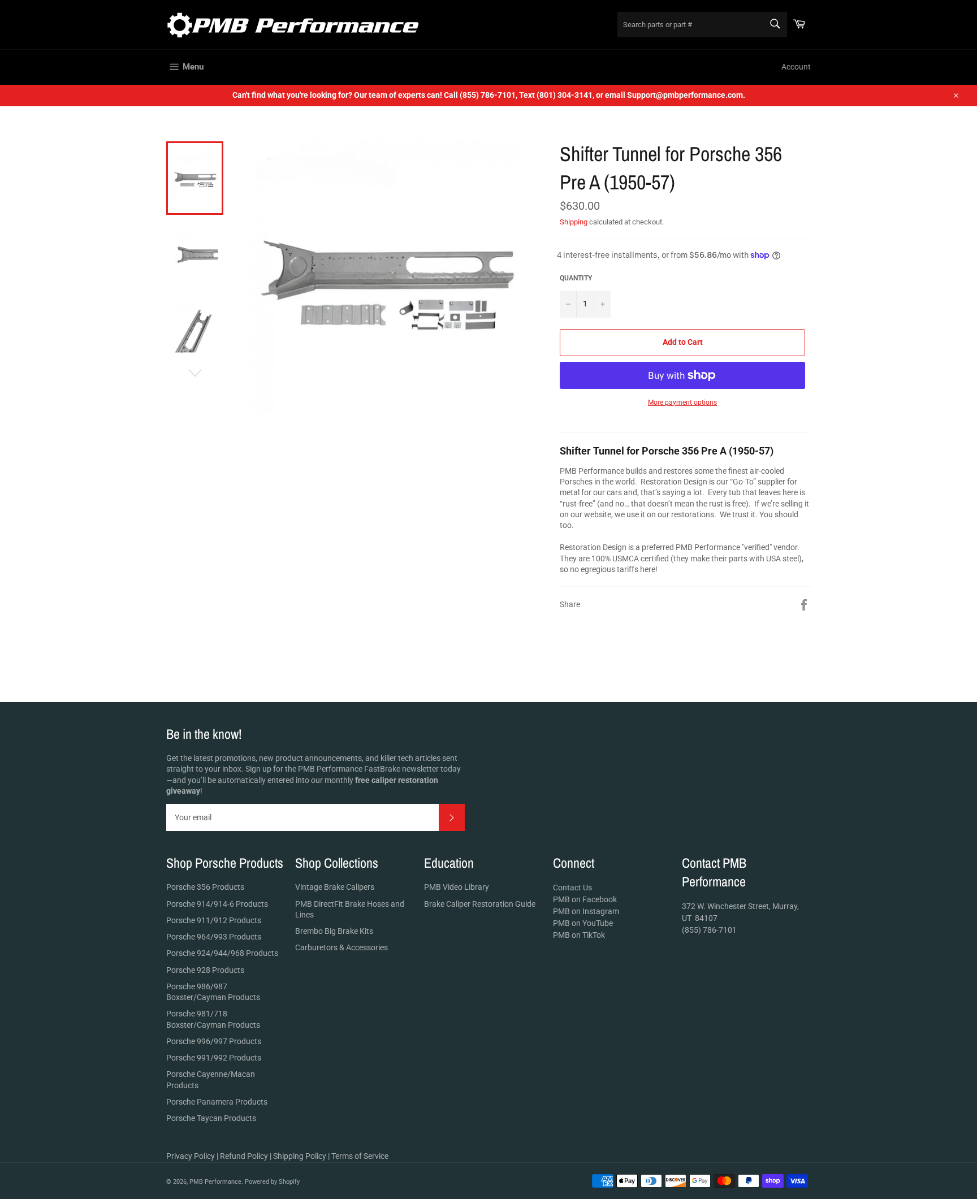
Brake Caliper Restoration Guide (479, 903)
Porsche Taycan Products (211, 1118)
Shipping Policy (299, 1156)
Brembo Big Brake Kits (334, 931)
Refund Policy (244, 1156)
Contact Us (572, 887)
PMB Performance (215, 1181)
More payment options (682, 402)
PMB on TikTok (579, 935)
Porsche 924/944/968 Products (222, 953)
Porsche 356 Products (205, 886)
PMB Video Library (456, 886)
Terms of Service (359, 1156)
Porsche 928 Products (205, 970)
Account (796, 66)
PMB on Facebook (585, 899)
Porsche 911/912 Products (213, 920)
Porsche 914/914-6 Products (217, 903)
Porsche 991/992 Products (213, 1057)
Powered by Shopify (272, 1181)
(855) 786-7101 (709, 929)
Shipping (573, 222)
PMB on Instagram (586, 911)
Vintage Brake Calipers (334, 886)
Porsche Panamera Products (216, 1101)
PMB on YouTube (583, 923)
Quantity (576, 278)
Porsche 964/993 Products (213, 936)
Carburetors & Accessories (341, 947)
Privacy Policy (190, 1156)
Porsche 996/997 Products (213, 1041)
